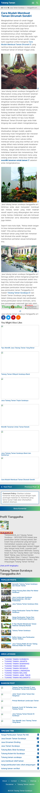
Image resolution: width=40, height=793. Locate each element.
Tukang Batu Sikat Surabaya (13, 750)
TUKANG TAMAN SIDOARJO (16, 668)
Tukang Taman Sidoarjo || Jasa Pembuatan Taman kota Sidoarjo (24, 688)
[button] (18, 317)
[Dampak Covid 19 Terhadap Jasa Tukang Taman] (6, 709)
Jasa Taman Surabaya (10, 746)
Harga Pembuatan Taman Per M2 (15, 735)
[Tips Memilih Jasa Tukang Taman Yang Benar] (20, 335)
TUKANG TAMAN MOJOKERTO (17, 677)
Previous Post (30, 487)
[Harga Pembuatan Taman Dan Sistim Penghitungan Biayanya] (6, 619)
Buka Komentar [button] (20, 508)
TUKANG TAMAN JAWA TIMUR (17, 675)
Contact (14, 781)
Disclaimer (9, 784)
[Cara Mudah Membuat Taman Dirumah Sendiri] (20, 467)
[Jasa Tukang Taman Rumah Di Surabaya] (6, 716)
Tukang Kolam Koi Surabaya (13, 753)
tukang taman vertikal (10, 768)
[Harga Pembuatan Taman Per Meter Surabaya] (6, 612)
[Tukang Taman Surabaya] (6, 632)
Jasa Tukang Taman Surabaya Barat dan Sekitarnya (16, 454)
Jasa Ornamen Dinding (10, 742)
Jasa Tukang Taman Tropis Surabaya (14, 400)
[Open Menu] (33, 3)
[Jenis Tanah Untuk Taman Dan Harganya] (6, 696)
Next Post (8, 487)
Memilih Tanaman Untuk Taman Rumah (15, 427)
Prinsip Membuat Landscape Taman (25, 700)
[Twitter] (8, 317)
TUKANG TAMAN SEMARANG (16, 664)
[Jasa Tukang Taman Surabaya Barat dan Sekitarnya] (20, 441)
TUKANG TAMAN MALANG (15, 673)
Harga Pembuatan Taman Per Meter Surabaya (25, 611)
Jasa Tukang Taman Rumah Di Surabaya (23, 714)
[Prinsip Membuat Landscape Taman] (6, 702)
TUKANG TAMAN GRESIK (15, 666)
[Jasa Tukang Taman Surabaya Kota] (6, 606)
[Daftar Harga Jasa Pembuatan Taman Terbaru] (6, 639)
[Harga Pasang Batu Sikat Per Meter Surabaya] (6, 592)
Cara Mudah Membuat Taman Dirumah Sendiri (16, 14)
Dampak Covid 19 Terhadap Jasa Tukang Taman (24, 708)
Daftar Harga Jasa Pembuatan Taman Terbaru (23, 638)
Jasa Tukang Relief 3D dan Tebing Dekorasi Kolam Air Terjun (24, 644)
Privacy (23, 781)
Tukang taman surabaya (11, 757)
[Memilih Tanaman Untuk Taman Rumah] (20, 414)
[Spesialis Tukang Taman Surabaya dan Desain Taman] (6, 586)
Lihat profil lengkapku (9, 566)
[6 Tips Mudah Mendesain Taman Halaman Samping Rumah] (6, 626)
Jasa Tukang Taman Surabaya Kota (25, 604)
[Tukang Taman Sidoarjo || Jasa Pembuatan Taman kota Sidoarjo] (6, 689)
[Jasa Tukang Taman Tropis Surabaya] (20, 388)
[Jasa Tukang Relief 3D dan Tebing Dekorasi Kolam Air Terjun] (6, 645)
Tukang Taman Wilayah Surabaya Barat (15, 374)
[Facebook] (3, 317)
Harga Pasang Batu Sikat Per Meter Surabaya (25, 591)
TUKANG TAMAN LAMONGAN (17, 671)
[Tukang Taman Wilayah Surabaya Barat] (20, 362)
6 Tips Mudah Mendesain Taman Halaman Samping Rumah (24, 624)
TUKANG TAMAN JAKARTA (15, 661)
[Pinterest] (13, 317)
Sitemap (33, 781)
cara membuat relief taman (12, 761)
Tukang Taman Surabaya (17, 293)
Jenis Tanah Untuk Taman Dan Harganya (23, 695)
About (4, 781)
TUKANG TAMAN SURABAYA (16, 659)
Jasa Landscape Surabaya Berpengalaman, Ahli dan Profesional (22, 599)
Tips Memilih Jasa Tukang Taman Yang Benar (17, 348)
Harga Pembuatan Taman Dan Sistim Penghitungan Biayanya (23, 618)
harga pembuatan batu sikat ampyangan (18, 765)
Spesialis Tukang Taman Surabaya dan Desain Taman (24, 585)
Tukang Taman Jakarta (25, 784)
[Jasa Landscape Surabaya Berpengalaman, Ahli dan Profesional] (6, 599)
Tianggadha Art (6, 533)
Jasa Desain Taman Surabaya (13, 738)
